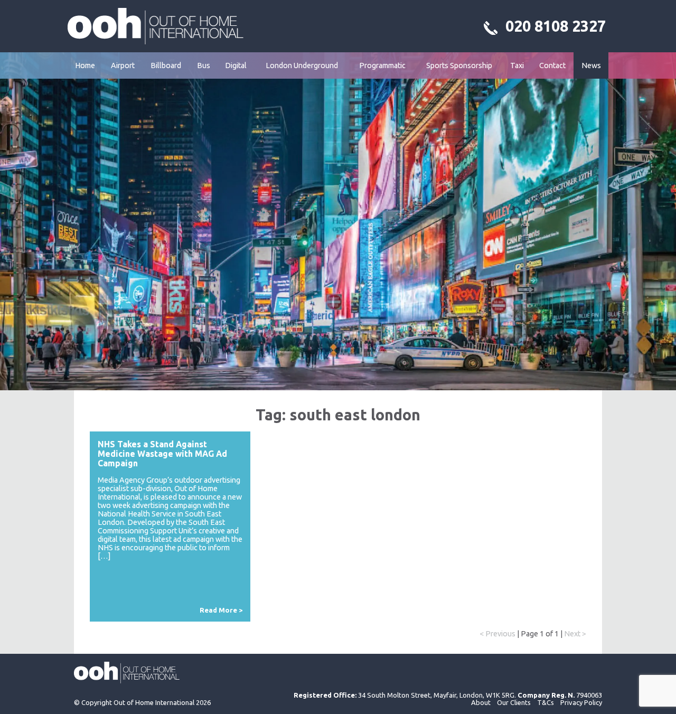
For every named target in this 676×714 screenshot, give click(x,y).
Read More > (221, 610)
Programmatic (382, 65)
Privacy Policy (581, 702)
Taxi (517, 65)
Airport (123, 65)
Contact (552, 65)
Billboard (166, 65)
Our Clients (514, 702)
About (481, 702)
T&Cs (545, 702)
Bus (203, 65)
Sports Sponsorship (459, 65)
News (591, 65)
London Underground (302, 65)
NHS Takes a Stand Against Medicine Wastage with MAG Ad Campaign (162, 453)
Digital (236, 65)
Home (85, 65)
